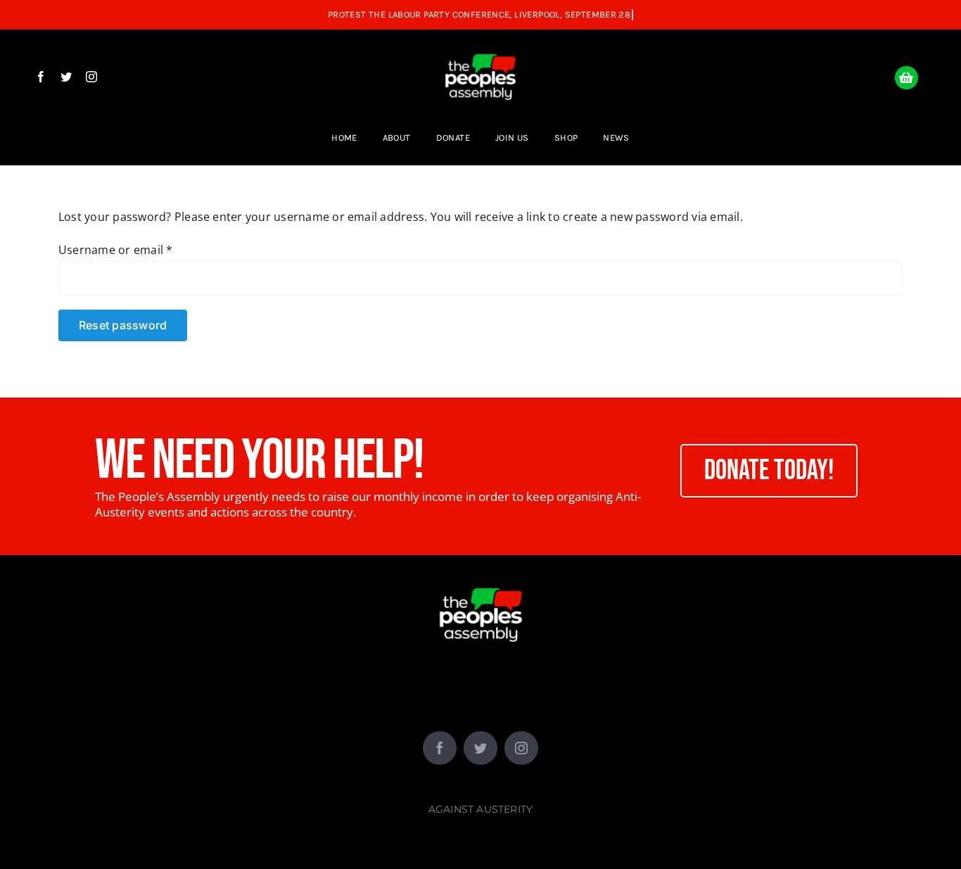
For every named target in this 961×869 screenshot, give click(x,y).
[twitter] (66, 76)
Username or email (115, 250)
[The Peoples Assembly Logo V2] (480, 43)
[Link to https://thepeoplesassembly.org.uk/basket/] (906, 77)
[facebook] (40, 76)
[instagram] (91, 76)
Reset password (123, 325)
